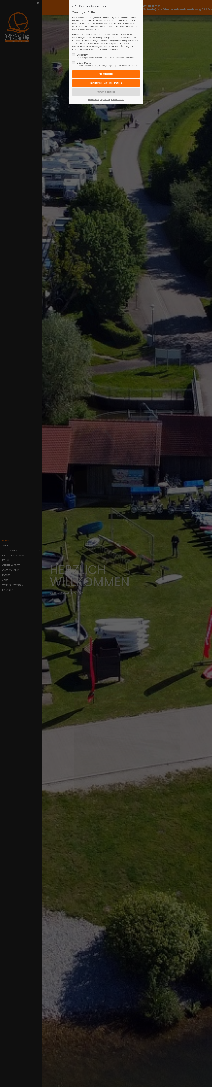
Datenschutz (93, 100)
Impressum (105, 100)
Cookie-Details (117, 100)
